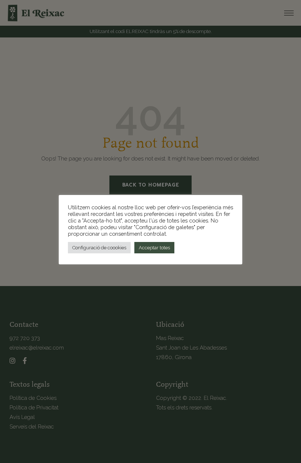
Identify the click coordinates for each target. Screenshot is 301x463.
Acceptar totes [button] (154, 247)
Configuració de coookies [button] (99, 247)
